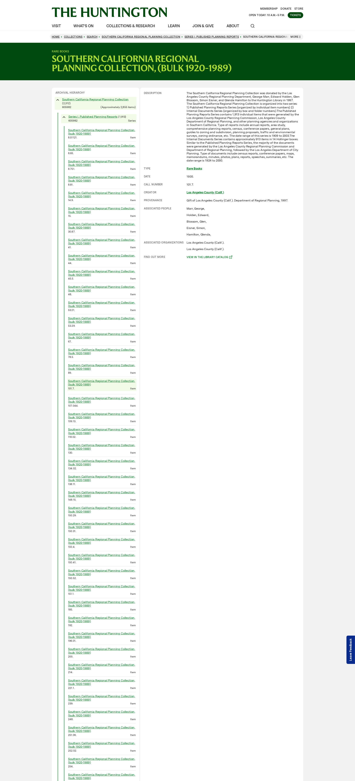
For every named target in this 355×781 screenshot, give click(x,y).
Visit (56, 26)
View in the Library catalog (207, 258)
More (294, 36)
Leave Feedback (350, 650)
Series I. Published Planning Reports (92, 116)
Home (56, 37)
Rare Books (194, 168)
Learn (174, 26)
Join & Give (203, 26)
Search (92, 37)
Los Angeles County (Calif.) (205, 192)
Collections (73, 37)
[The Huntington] (109, 12)
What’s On (83, 26)
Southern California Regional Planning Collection (95, 99)
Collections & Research (130, 26)
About (232, 26)
